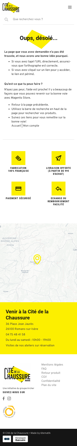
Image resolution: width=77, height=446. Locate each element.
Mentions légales (52, 365)
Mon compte (51, 7)
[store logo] (10, 7)
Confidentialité (50, 381)
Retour (15, 105)
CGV (44, 377)
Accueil (16, 126)
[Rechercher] (5, 19)
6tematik (45, 433)
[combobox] (38, 20)
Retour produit (50, 373)
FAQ (44, 369)
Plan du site (48, 385)
